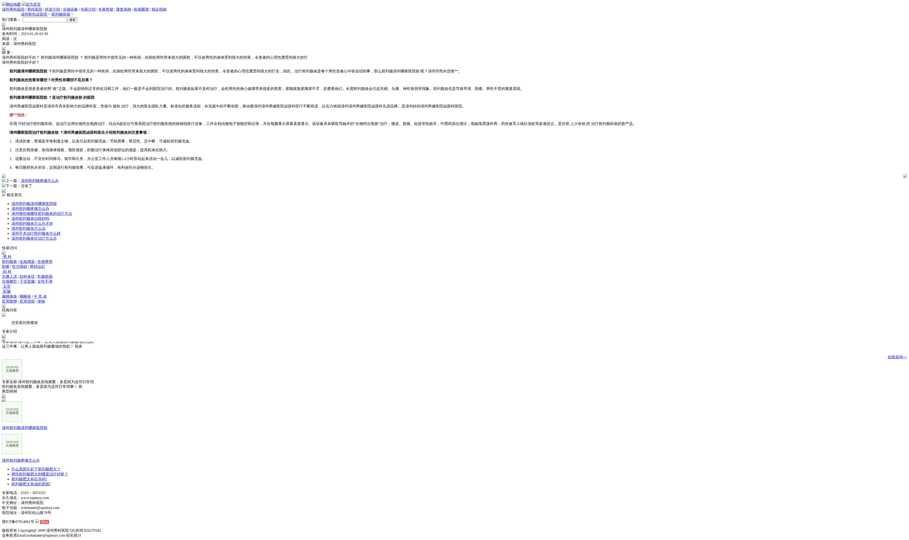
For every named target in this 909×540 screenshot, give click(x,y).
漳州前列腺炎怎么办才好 (32, 223)
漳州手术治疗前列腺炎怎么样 (36, 233)
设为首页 (33, 4)
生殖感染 (27, 262)
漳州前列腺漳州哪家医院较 (34, 204)
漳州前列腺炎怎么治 (28, 228)
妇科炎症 (27, 276)
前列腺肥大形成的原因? (31, 484)
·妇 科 (7, 272)
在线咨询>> (897, 357)
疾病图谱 (141, 9)
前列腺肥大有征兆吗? (29, 479)
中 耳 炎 (40, 296)
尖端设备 (70, 9)
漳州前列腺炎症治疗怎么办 (34, 238)
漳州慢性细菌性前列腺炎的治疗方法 (41, 214)
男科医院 (34, 9)
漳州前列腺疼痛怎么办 (40, 181)
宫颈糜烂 (9, 281)
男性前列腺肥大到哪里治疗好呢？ (39, 474)
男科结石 (37, 267)
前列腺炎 (9, 262)
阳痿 (5, 267)
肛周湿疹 (27, 301)
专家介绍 (88, 9)
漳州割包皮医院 (34, 14)
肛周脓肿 (9, 301)
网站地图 (13, 4)
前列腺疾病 (60, 14)
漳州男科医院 (13, 9)
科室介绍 (52, 9)
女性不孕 (45, 281)
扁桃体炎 (9, 296)
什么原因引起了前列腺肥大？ (36, 469)
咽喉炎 (25, 296)
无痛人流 (9, 276)
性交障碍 (19, 267)
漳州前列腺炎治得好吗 (30, 219)
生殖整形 (45, 262)
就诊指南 (159, 9)
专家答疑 (105, 9)
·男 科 (7, 257)
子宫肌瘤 (27, 281)
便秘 (41, 301)
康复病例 (123, 9)
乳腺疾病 (45, 276)
